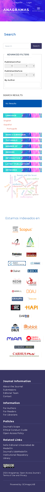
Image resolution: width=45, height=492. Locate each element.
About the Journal (13, 386)
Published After (13, 62)
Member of (12, 146)
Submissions (9, 390)
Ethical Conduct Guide (15, 430)
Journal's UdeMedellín (15, 451)
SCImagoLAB (28, 484)
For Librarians (10, 415)
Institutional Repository (15, 455)
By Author (10, 80)
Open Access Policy (13, 433)
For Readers (9, 411)
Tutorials (12, 140)
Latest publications (18, 164)
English (7, 121)
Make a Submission (16, 135)
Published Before (13, 71)
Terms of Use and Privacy (15, 475)
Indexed (10, 152)
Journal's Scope (11, 427)
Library (6, 458)
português (12, 129)
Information (13, 158)
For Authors (9, 408)
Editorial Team (10, 393)
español (8, 125)
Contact (7, 396)
